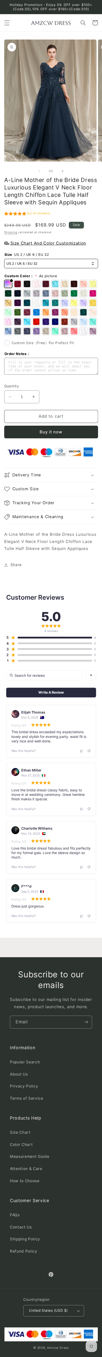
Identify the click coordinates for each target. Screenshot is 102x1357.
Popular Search (25, 1062)
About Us (19, 1074)
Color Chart (21, 1144)
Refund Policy (23, 1251)
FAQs (15, 1215)
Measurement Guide (29, 1156)
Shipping (10, 232)
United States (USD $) (48, 1310)
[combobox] (91, 675)
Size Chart (20, 1132)
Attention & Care (26, 1168)
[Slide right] (62, 171)
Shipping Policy (25, 1239)
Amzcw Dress (58, 1348)
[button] (7, 23)
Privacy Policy (24, 1086)
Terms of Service (26, 1098)
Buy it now (51, 431)
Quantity (11, 386)
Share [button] (16, 564)
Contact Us (21, 1227)
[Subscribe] (86, 1022)
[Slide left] (39, 171)
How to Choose (25, 1180)
